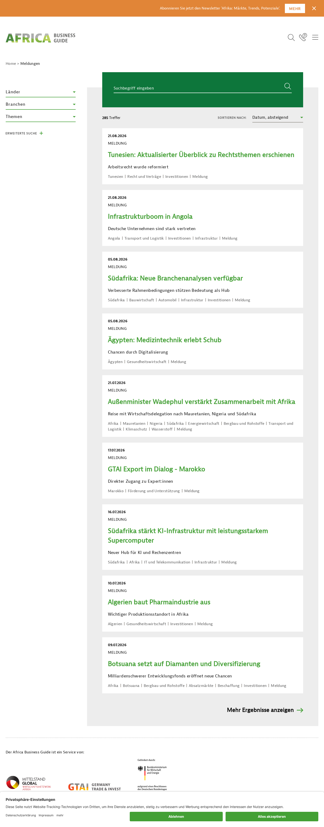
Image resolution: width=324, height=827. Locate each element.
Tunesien (115, 176)
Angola (114, 238)
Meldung (200, 176)
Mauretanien (134, 423)
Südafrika (116, 300)
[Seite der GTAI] (94, 786)
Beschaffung (229, 685)
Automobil (167, 300)
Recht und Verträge (144, 176)
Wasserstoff (162, 429)
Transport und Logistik (144, 238)
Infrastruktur (206, 238)
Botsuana (131, 685)
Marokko (116, 491)
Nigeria (156, 423)
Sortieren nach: (232, 118)
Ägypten (115, 361)
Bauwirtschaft (141, 300)
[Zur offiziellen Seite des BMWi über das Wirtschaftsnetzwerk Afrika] (28, 784)
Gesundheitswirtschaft (147, 361)
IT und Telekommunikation (167, 562)
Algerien (115, 624)
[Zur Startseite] (40, 38)
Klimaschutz (136, 429)
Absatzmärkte (201, 685)
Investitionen (176, 176)
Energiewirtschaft (203, 423)
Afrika (113, 423)
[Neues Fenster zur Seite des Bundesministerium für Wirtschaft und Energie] (152, 774)
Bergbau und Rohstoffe (244, 423)
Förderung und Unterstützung (154, 491)
